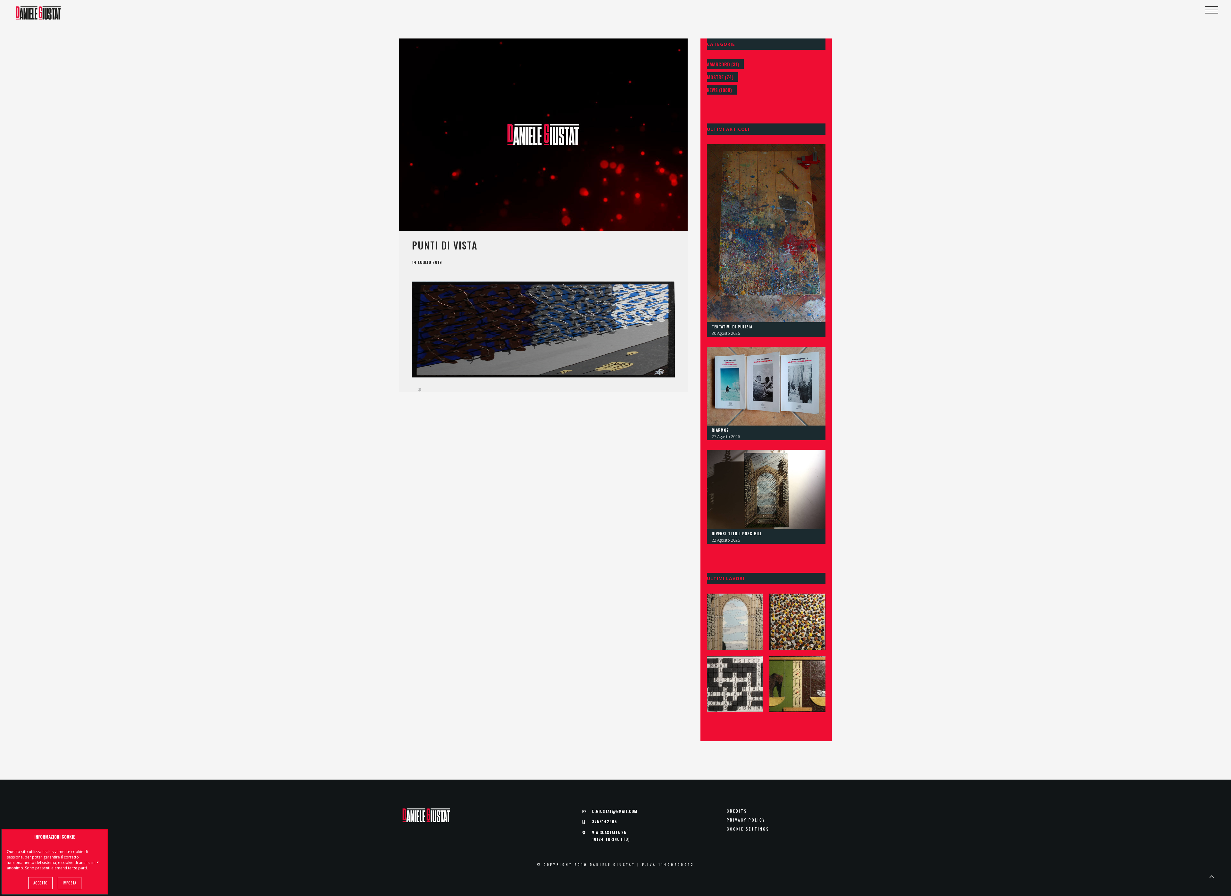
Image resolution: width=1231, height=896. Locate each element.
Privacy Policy (746, 820)
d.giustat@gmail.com (614, 811)
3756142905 (604, 821)
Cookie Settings (748, 829)
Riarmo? (720, 430)
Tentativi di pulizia (732, 326)
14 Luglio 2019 (427, 262)
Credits (737, 811)
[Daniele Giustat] (38, 13)
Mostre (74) (720, 76)
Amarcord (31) (723, 64)
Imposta (69, 882)
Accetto (40, 882)
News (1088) (719, 89)
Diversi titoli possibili (737, 533)
